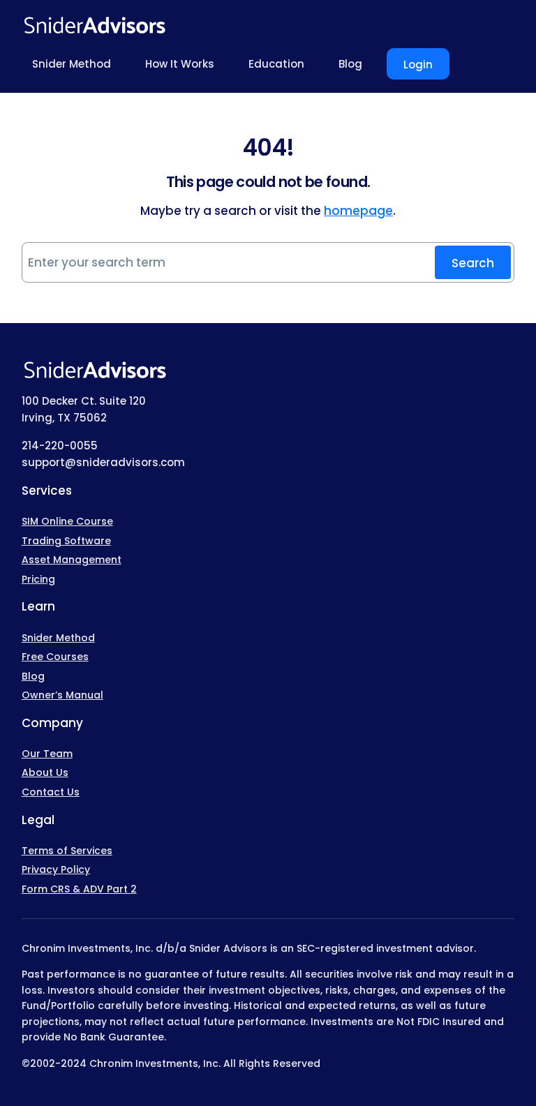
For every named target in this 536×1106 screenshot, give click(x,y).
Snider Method (58, 638)
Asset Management (71, 560)
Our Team (47, 754)
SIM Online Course (67, 521)
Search (473, 263)
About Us (45, 772)
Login (418, 64)
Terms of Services (67, 851)
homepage (358, 210)
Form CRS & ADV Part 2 (79, 889)
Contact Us (51, 792)
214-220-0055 (60, 445)
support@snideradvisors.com (103, 462)
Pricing (38, 579)
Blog (33, 676)
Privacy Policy (56, 869)
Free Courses (55, 657)
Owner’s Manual (62, 695)
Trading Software (66, 541)
